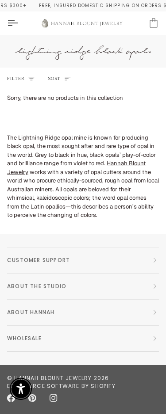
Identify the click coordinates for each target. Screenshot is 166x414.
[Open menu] (20, 22)
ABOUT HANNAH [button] (30, 312)
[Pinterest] (32, 398)
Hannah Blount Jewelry (53, 378)
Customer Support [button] (38, 260)
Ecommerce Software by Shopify (61, 386)
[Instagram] (54, 398)
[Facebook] (11, 398)
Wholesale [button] (24, 338)
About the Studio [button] (36, 286)
